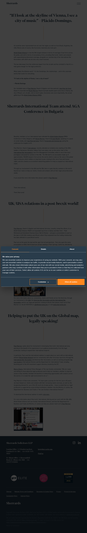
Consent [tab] (15, 249)
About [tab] (72, 249)
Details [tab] (43, 249)
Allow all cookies (71, 282)
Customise (42, 282)
